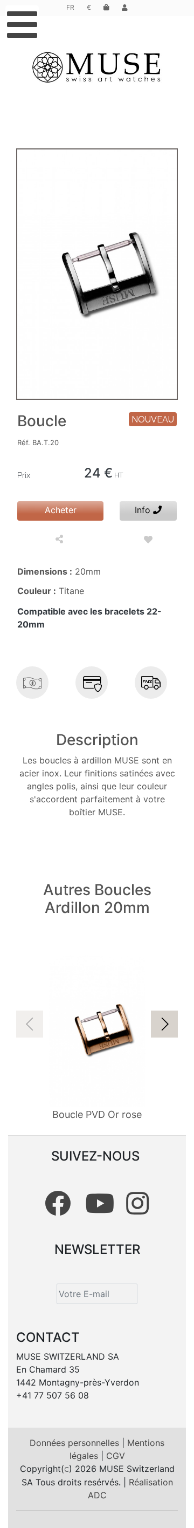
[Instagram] (137, 1203)
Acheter (61, 509)
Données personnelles (76, 1442)
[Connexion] (125, 7)
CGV (115, 1455)
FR (70, 7)
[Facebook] (58, 1203)
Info (144, 509)
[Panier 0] (106, 7)
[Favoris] (148, 539)
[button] (164, 1024)
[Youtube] (99, 1203)
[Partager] (61, 539)
